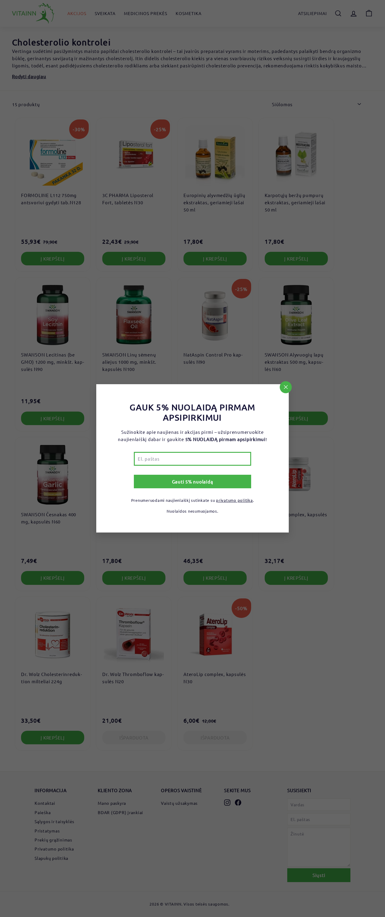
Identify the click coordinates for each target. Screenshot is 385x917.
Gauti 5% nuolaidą (192, 482)
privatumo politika (234, 500)
